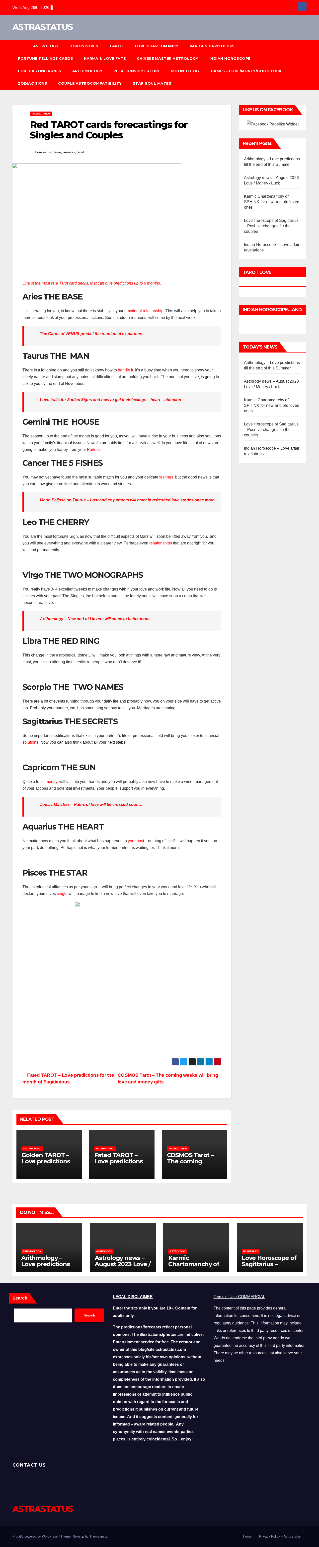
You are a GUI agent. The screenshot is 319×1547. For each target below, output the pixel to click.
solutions (30, 742)
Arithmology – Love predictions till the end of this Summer (47, 1267)
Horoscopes (84, 46)
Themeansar (98, 1536)
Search (19, 1298)
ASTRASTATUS (42, 27)
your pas (135, 841)
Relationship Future (136, 71)
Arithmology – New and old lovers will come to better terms (95, 619)
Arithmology (87, 71)
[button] (305, 64)
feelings (166, 477)
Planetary (250, 1251)
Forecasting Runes (39, 71)
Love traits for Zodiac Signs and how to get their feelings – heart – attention (110, 400)
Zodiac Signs (32, 83)
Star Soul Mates (152, 83)
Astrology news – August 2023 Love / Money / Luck (122, 1264)
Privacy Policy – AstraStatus (280, 1536)
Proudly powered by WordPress (35, 1536)
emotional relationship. (144, 311)
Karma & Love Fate (105, 58)
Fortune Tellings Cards (45, 58)
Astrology (46, 46)
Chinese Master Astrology (167, 58)
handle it (125, 370)
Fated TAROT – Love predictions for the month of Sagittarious (118, 1164)
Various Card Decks (212, 46)
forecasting (43, 152)
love (57, 152)
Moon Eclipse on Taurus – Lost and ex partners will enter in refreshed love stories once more (127, 500)
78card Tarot (40, 113)
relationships (160, 543)
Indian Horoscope (229, 58)
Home (247, 1536)
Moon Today (185, 71)
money (51, 781)
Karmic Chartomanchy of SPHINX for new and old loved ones (272, 201)
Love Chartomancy (157, 46)
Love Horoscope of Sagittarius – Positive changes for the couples (271, 226)
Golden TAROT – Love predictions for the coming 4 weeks (46, 1164)
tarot (80, 152)
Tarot (116, 46)
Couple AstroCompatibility (90, 83)
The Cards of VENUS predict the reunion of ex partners (92, 334)
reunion (69, 152)
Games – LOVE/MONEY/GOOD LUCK (246, 71)
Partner (93, 449)
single (62, 894)
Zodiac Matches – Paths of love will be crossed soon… (91, 804)
